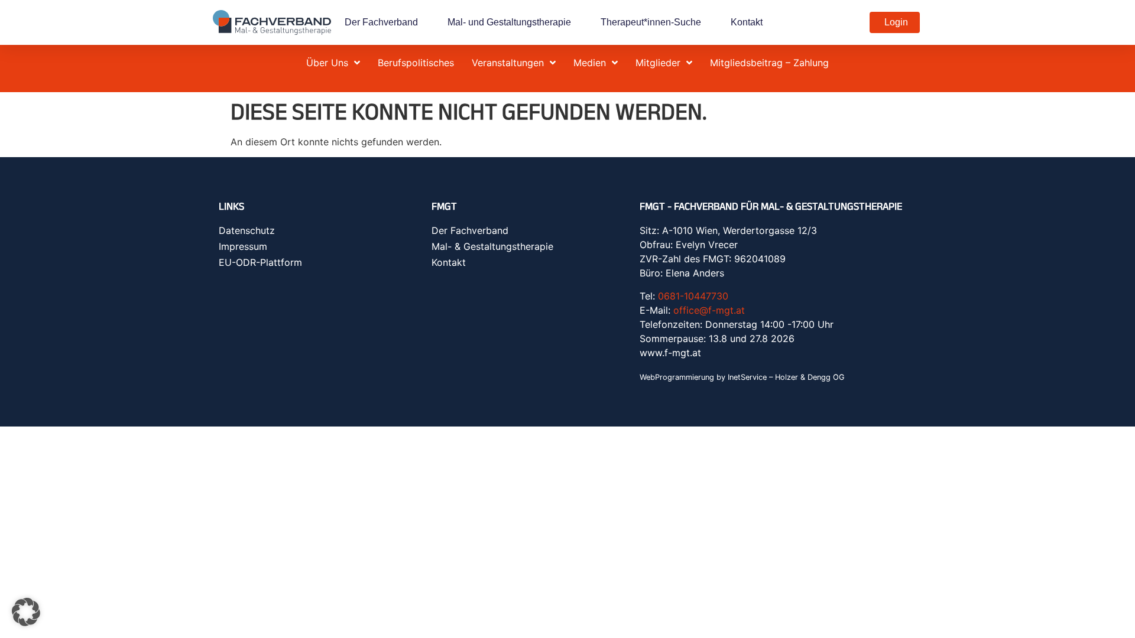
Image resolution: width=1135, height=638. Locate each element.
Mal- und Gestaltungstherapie (509, 22)
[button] (26, 612)
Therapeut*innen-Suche (651, 22)
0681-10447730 (693, 296)
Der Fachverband (381, 22)
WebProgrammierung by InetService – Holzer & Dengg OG (742, 377)
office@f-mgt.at (709, 310)
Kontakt (747, 22)
